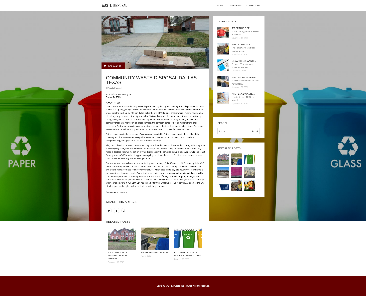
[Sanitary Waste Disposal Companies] (236, 172)
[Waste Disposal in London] (249, 185)
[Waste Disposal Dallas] (155, 239)
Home (220, 5)
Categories (235, 5)
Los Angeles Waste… (244, 61)
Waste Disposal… (242, 44)
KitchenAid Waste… (243, 94)
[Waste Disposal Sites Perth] (236, 185)
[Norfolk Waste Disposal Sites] (249, 172)
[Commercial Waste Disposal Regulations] (188, 239)
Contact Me (253, 5)
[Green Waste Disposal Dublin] (223, 185)
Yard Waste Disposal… (245, 77)
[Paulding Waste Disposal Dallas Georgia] (122, 239)
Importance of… (242, 28)
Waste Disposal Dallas (154, 252)
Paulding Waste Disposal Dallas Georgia (117, 255)
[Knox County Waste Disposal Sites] (223, 172)
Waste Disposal (115, 88)
